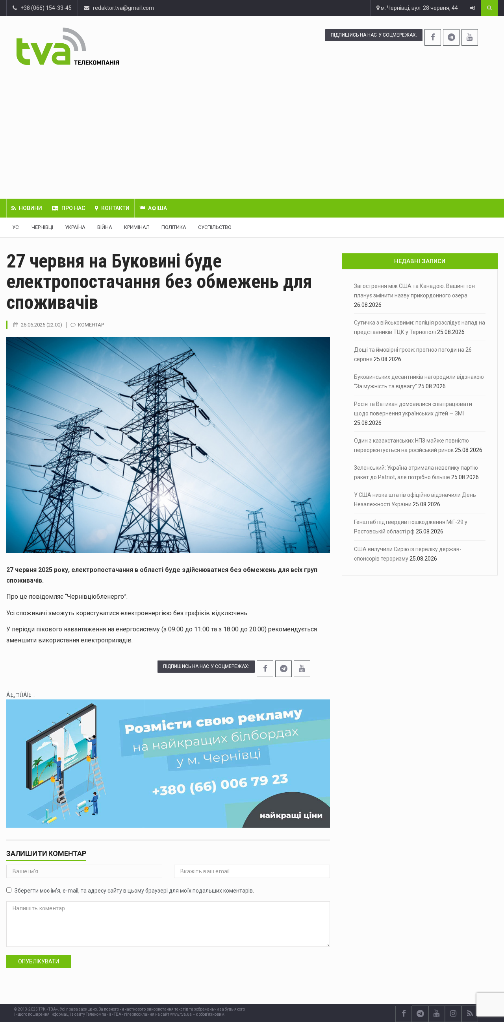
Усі (16, 227)
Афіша (157, 208)
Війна (104, 227)
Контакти (115, 208)
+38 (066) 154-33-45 (44, 8)
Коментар (91, 325)
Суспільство (215, 227)
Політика (173, 227)
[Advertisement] (252, 132)
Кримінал (137, 227)
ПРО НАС (73, 208)
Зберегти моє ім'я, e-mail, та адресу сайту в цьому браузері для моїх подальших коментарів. (134, 890)
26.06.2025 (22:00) (41, 325)
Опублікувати (38, 961)
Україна (75, 227)
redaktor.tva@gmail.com (123, 8)
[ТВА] (108, 46)
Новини (30, 208)
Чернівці (42, 227)
